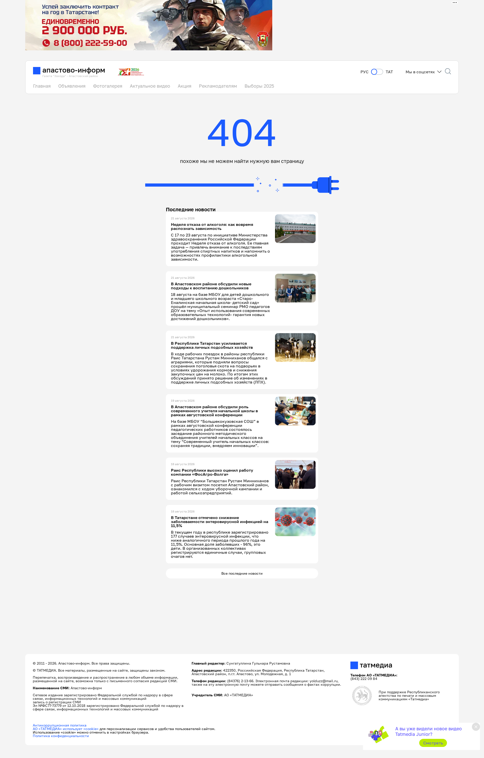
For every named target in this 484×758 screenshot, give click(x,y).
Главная (42, 86)
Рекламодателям (218, 86)
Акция (184, 86)
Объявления (71, 86)
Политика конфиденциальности (61, 736)
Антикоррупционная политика (59, 725)
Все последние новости (242, 573)
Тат (389, 72)
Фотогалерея (107, 86)
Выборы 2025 (259, 86)
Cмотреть (433, 742)
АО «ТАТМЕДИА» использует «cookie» (66, 729)
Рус (364, 72)
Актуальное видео (150, 86)
